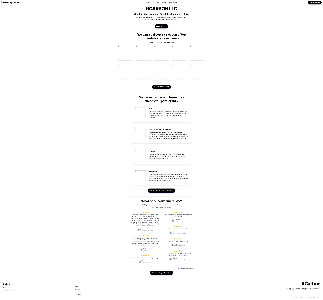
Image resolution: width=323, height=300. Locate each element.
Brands (164, 2)
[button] (7, 2)
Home (148, 2)
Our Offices (173, 2)
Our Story (156, 2)
